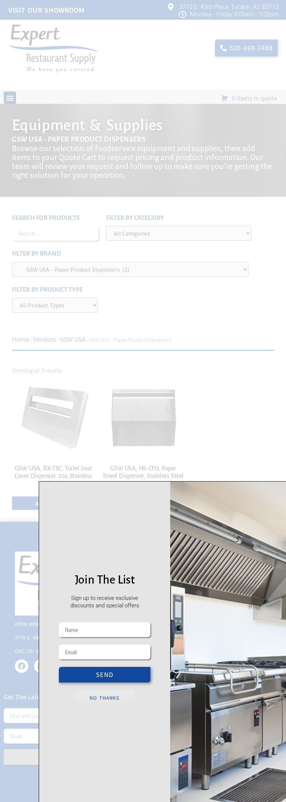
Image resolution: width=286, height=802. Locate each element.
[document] (143, 401)
